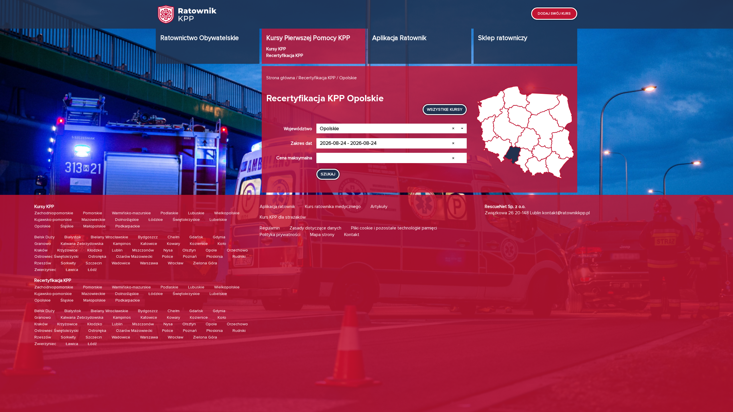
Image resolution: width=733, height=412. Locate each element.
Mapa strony (322, 234)
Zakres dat (301, 143)
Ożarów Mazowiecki (134, 256)
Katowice (149, 243)
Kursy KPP (276, 49)
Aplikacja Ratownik (399, 38)
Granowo (42, 243)
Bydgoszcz (148, 237)
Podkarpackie (127, 226)
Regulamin (270, 228)
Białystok (72, 237)
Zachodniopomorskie (53, 213)
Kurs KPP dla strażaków (283, 217)
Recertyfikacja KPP (284, 55)
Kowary (173, 243)
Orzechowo (237, 250)
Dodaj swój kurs (554, 13)
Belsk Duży (44, 237)
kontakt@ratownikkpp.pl (566, 213)
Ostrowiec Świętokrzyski (56, 256)
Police (167, 256)
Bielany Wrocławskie (109, 237)
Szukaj (328, 174)
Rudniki (239, 256)
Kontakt (351, 234)
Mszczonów (143, 250)
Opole (211, 250)
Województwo (298, 129)
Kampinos (122, 243)
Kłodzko (94, 250)
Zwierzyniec (45, 269)
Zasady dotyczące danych (315, 228)
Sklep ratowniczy (502, 38)
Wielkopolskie (227, 213)
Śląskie (67, 226)
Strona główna (280, 78)
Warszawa (149, 263)
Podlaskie (169, 213)
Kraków (41, 250)
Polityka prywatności (280, 234)
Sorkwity (68, 263)
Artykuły (379, 206)
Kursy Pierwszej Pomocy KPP (308, 38)
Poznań (190, 256)
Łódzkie (156, 219)
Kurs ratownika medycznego (333, 206)
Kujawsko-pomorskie (53, 219)
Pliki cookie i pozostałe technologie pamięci (394, 228)
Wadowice (121, 263)
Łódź (92, 269)
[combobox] (391, 128)
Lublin (117, 250)
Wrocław (175, 263)
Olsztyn (189, 250)
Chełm (174, 237)
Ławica (72, 269)
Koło (222, 243)
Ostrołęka (97, 256)
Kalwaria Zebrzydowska (82, 243)
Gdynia (219, 237)
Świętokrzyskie (186, 219)
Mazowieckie (93, 219)
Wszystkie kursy (444, 109)
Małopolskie (94, 226)
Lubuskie (196, 213)
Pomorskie (92, 213)
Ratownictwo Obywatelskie (199, 38)
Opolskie (42, 226)
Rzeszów (42, 263)
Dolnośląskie (127, 219)
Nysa (168, 250)
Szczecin (94, 263)
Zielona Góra (205, 263)
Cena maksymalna (294, 158)
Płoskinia (214, 256)
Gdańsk (196, 237)
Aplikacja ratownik (277, 206)
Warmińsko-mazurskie (131, 213)
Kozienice (199, 243)
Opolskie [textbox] (387, 129)
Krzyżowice (67, 250)
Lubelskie (218, 219)
